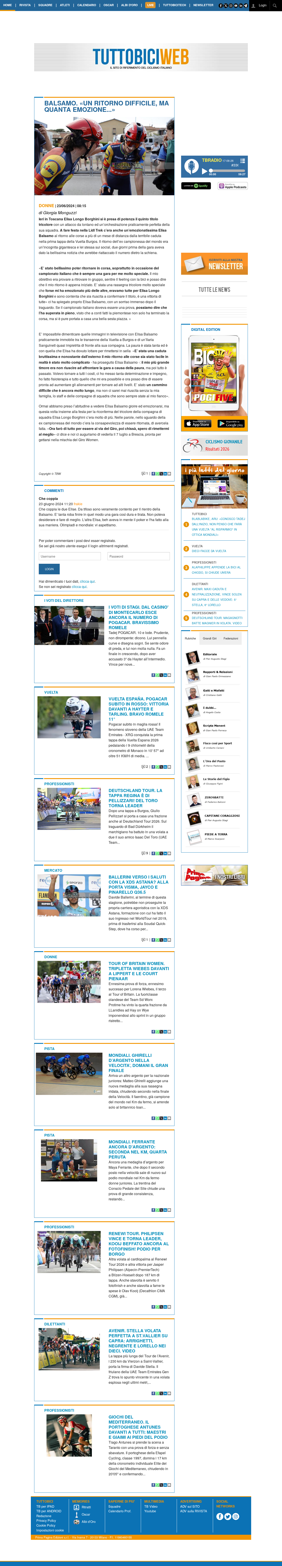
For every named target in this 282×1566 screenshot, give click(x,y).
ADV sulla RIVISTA (193, 1511)
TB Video (151, 1506)
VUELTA (51, 692)
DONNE (46, 205)
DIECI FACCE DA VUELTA (209, 551)
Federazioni (231, 638)
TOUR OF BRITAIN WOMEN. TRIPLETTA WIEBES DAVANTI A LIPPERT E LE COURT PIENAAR (139, 971)
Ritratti (86, 1507)
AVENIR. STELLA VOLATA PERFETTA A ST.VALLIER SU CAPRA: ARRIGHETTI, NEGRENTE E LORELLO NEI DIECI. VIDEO (138, 1340)
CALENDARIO (86, 5)
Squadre (114, 1506)
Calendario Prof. (119, 1511)
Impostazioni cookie (50, 1530)
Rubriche (190, 638)
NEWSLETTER (203, 5)
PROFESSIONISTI (59, 783)
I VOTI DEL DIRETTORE (64, 600)
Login (262, 5)
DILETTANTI (54, 1323)
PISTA (49, 1048)
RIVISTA (25, 5)
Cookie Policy (45, 1525)
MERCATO (53, 870)
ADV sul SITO (190, 1506)
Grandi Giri (210, 638)
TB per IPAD (45, 1506)
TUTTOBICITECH (174, 5)
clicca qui (87, 581)
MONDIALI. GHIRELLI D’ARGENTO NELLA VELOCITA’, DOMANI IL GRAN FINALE (138, 1062)
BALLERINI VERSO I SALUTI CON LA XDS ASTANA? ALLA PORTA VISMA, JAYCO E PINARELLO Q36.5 (139, 884)
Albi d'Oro (88, 1521)
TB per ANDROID (48, 1511)
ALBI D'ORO (129, 5)
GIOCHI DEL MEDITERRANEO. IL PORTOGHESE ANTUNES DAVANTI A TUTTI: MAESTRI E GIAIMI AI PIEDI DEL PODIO (138, 1427)
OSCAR (109, 5)
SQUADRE (45, 5)
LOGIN (49, 569)
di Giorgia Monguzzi (57, 212)
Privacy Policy (46, 1520)
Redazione (43, 1515)
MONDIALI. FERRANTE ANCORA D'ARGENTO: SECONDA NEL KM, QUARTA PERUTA (138, 1149)
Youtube (150, 1511)
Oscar (85, 1514)
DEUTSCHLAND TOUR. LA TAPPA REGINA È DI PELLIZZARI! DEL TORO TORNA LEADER (135, 798)
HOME (7, 5)
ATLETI (65, 5)
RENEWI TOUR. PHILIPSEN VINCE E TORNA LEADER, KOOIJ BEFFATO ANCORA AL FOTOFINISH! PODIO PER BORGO (139, 1243)
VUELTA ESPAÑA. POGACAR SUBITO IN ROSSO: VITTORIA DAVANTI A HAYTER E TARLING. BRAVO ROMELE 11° (139, 709)
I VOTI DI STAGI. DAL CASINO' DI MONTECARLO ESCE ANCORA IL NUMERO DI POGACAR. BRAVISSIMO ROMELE (139, 617)
